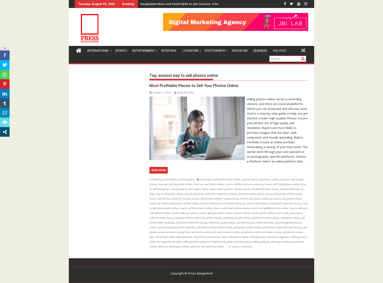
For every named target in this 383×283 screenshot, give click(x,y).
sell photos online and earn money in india (215, 232)
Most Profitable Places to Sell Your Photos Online (193, 85)
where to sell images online (173, 246)
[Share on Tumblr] (5, 103)
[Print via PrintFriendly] (5, 122)
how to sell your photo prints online (254, 213)
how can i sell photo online (209, 184)
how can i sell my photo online (175, 184)
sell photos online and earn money (282, 227)
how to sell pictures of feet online (180, 203)
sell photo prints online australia (255, 222)
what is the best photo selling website (248, 241)
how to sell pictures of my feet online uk (222, 203)
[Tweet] (5, 65)
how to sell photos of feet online (284, 194)
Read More (158, 170)
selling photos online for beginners (269, 237)
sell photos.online (238, 237)
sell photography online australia (176, 227)
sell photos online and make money (261, 232)
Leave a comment (242, 246)
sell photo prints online (222, 222)
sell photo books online (236, 218)
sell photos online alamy (247, 227)
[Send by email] (5, 113)
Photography (215, 50)
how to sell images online (194, 189)
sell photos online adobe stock (214, 227)
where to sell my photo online (207, 246)
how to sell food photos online (282, 184)
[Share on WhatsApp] (5, 74)
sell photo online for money (191, 222)
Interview (168, 50)
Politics (279, 50)
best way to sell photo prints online (220, 179)
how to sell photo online (169, 194)
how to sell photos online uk (256, 198)
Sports (120, 50)
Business (260, 50)
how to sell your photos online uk (185, 218)
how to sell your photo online (215, 213)
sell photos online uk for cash (210, 237)
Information (171, 179)
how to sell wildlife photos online (269, 208)
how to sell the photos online (196, 208)
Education (240, 50)
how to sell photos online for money (169, 198)
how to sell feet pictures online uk (244, 184)
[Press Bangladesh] (78, 50)
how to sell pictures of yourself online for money (274, 203)
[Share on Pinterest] (5, 84)
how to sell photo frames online (260, 189)
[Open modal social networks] (5, 132)
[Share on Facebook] (5, 55)
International (98, 50)
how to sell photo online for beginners (206, 194)
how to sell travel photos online (231, 208)
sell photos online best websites (174, 237)
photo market (213, 218)
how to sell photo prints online (246, 194)
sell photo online (289, 218)
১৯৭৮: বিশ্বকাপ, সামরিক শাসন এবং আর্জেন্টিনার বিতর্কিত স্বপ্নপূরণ (170, 4)
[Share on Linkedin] (5, 93)
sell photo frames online (265, 218)
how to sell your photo (185, 213)
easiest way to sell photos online (260, 179)
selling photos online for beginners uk (204, 241)
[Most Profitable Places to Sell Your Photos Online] (197, 99)
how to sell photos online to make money (215, 198)
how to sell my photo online (225, 189)
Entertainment (143, 50)
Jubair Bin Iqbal (185, 92)
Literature (190, 50)
